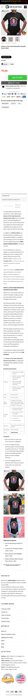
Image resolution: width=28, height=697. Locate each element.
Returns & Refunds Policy (8, 634)
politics (13, 103)
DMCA (2, 640)
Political (14, 43)
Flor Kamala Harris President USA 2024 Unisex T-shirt (19, 136)
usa (19, 103)
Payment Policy (5, 621)
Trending (7, 43)
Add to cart (17, 78)
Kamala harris (5, 103)
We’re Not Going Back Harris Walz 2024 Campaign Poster (6, 184)
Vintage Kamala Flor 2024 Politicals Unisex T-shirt (20, 160)
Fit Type (3, 60)
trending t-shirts (7, 261)
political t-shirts (19, 269)
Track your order (5, 609)
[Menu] (2, 7)
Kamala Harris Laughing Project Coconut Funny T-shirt (7, 136)
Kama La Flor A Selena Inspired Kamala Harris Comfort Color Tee (6, 160)
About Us (3, 631)
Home (2, 43)
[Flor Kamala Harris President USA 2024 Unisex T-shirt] (21, 125)
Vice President (5, 107)
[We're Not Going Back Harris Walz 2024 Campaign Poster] (7, 173)
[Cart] (25, 7)
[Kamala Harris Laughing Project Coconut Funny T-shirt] (7, 125)
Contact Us (4, 612)
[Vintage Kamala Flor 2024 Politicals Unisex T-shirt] (21, 149)
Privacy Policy (5, 618)
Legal (2, 644)
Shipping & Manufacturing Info (11, 199)
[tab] (14, 196)
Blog (2, 647)
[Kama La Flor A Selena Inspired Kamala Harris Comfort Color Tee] (7, 149)
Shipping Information (7, 637)
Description (5, 195)
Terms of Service (6, 615)
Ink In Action (14, 432)
